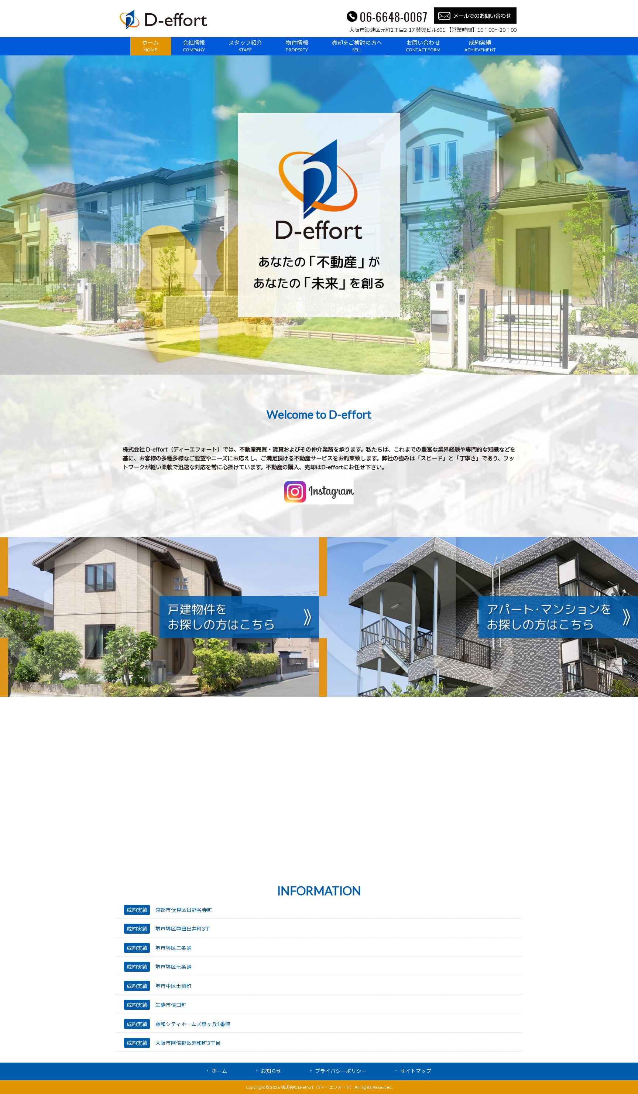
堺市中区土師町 (173, 986)
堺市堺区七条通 (173, 967)
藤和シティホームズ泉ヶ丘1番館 (192, 1024)
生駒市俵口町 (170, 1005)
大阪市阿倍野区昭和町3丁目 (187, 1043)
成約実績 (137, 910)
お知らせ (271, 1071)
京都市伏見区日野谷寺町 (183, 910)
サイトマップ (415, 1071)
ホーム (219, 1071)
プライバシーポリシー (341, 1071)
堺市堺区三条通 (173, 948)
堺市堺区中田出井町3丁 (182, 929)
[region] (319, 215)
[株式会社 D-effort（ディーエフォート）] (163, 27)
